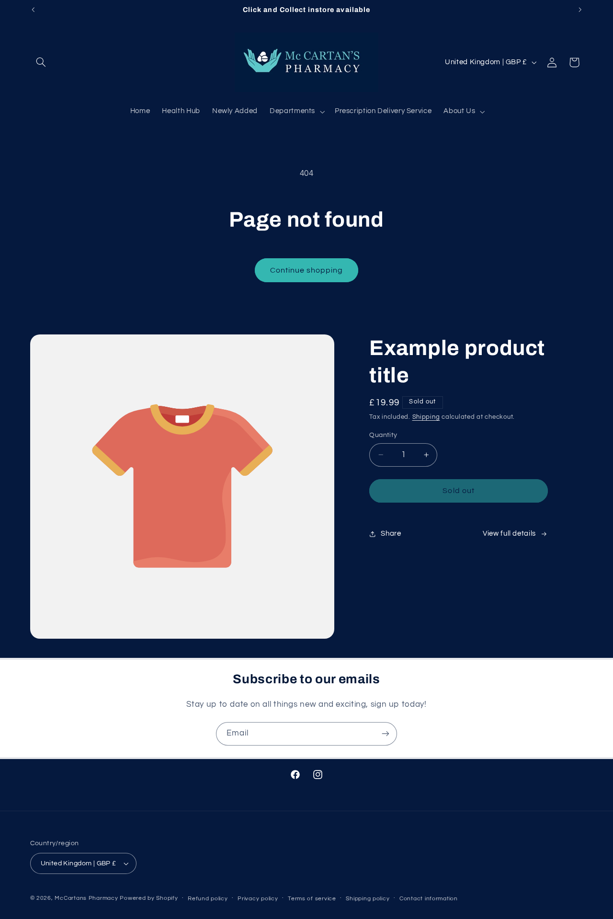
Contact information (428, 898)
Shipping (426, 417)
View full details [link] (509, 533)
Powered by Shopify (149, 898)
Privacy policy (258, 898)
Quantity (383, 435)
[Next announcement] (579, 9)
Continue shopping (306, 270)
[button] (41, 62)
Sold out (458, 490)
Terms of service (312, 898)
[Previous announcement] (33, 9)
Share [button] (391, 533)
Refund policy (208, 898)
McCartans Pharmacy (86, 898)
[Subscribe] (386, 734)
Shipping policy (367, 898)
